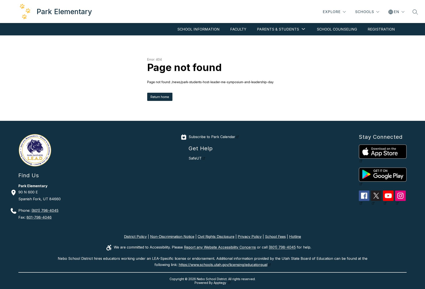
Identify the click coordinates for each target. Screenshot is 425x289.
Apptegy (220, 283)
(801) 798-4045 (44, 210)
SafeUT (195, 158)
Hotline (295, 236)
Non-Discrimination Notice (172, 236)
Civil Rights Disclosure (216, 236)
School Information (198, 29)
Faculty (238, 29)
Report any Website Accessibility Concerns (220, 247)
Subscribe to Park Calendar (212, 137)
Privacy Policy (250, 236)
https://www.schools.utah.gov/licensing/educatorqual (223, 264)
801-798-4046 (39, 217)
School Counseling (337, 29)
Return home (160, 97)
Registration (381, 29)
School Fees (275, 236)
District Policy (135, 236)
